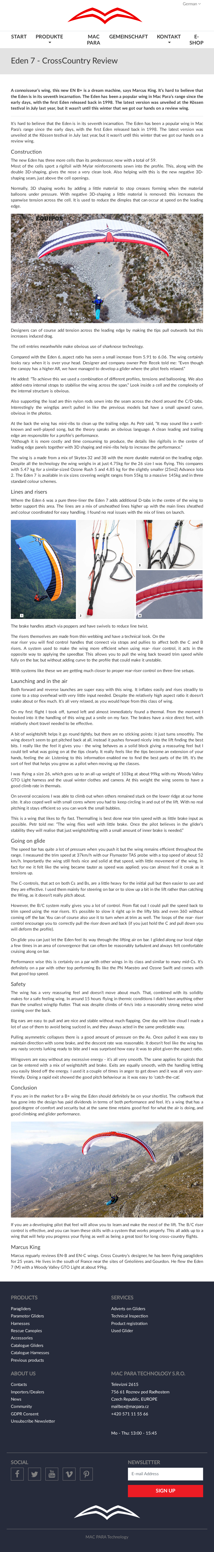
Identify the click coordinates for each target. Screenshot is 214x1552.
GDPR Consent (24, 1414)
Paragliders (21, 1309)
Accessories (22, 1338)
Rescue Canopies (26, 1331)
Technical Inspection (129, 1316)
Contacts (19, 1385)
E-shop (196, 40)
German (190, 4)
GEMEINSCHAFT (128, 37)
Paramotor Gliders (27, 1316)
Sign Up (165, 1491)
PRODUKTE (49, 37)
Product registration (129, 1324)
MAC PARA (93, 40)
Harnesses (20, 1324)
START (19, 37)
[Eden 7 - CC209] (107, 268)
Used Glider (122, 1331)
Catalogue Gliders (27, 1346)
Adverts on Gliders (128, 1309)
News (16, 1399)
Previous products (27, 1360)
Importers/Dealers (27, 1392)
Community (21, 1407)
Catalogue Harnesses (30, 1353)
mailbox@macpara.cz (130, 1407)
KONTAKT (169, 37)
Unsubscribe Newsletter (33, 1421)
